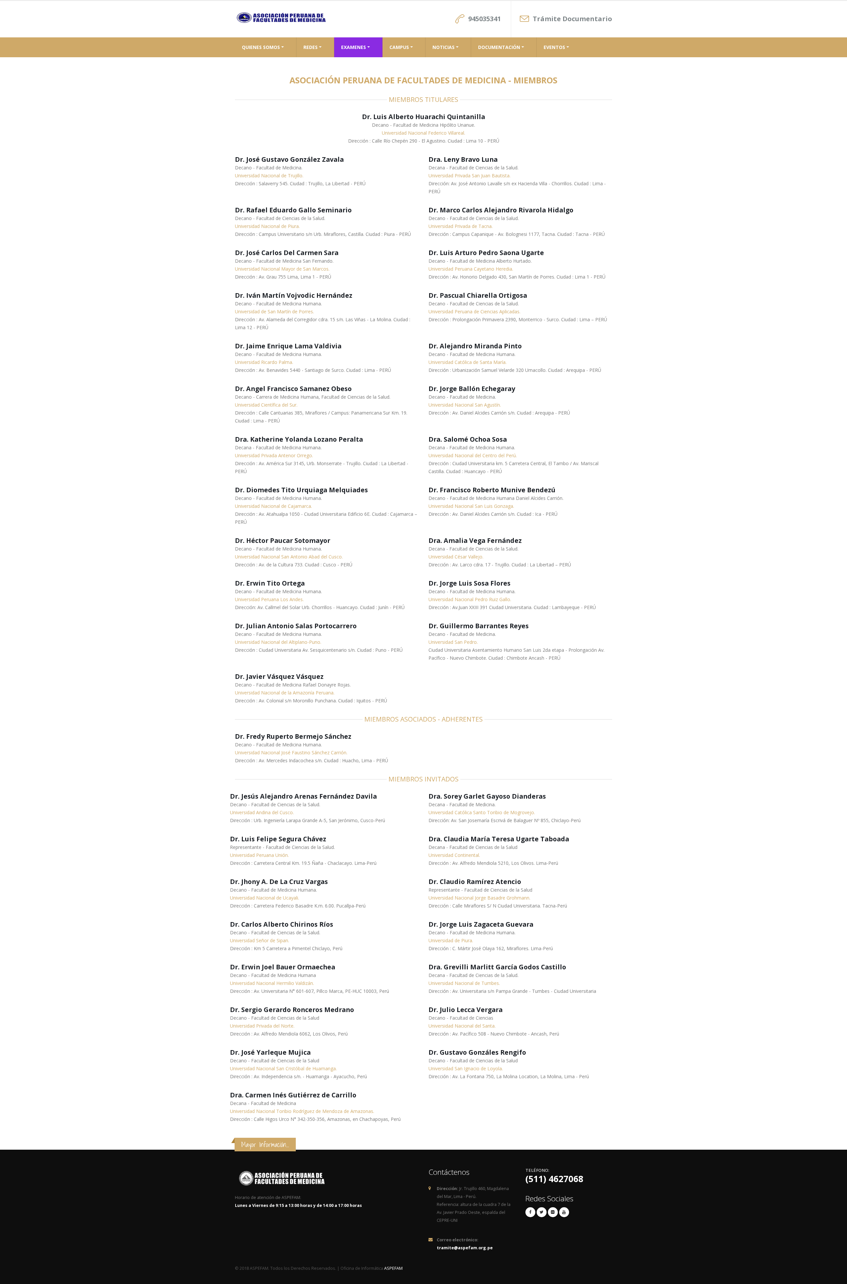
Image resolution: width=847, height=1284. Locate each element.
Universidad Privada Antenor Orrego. (274, 455)
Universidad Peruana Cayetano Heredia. (470, 269)
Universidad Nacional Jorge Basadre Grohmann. (479, 898)
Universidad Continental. (454, 855)
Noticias (443, 47)
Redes (310, 47)
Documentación (499, 47)
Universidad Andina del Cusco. (262, 812)
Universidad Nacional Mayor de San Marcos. (282, 269)
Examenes (353, 47)
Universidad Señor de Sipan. (259, 940)
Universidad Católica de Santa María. (467, 362)
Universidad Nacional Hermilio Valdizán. (272, 983)
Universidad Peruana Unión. (259, 855)
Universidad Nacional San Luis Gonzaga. (471, 506)
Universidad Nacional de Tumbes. (464, 983)
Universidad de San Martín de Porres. (274, 311)
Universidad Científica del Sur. (266, 405)
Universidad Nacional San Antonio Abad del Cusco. (289, 556)
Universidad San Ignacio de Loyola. (465, 1068)
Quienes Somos (261, 47)
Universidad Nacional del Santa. (462, 1026)
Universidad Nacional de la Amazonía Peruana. (284, 692)
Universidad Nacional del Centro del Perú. (472, 455)
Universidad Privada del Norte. (262, 1026)
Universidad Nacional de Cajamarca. (273, 506)
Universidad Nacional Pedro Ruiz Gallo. (469, 599)
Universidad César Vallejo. (455, 556)
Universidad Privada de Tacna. (460, 226)
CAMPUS (399, 47)
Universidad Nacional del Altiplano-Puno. (278, 642)
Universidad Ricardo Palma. (264, 362)
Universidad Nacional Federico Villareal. (423, 133)
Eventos (554, 47)
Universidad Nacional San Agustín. (464, 405)
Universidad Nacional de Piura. (267, 226)
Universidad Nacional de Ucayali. (264, 898)
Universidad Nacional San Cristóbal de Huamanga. (283, 1068)
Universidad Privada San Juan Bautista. (469, 175)
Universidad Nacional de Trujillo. (269, 175)
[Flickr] (553, 1212)
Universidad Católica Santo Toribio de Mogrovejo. (481, 812)
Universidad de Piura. (450, 940)
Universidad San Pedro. (453, 642)
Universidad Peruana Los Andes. (269, 599)
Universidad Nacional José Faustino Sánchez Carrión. (291, 752)
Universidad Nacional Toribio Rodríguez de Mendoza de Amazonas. (302, 1111)
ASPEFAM (393, 1268)
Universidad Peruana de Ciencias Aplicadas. (474, 311)
